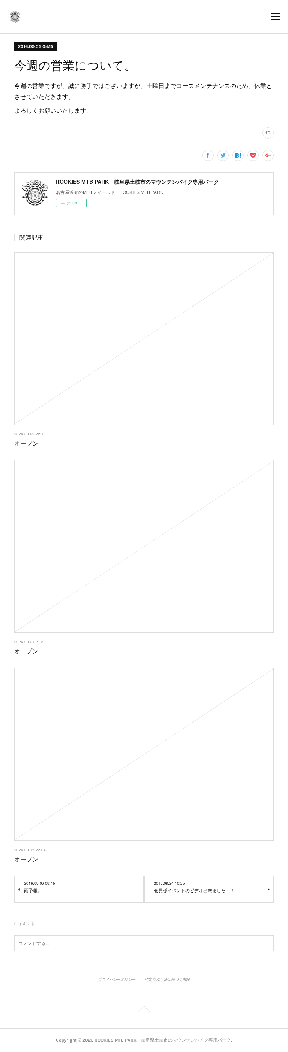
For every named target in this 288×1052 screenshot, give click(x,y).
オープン (26, 443)
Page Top (144, 1010)
